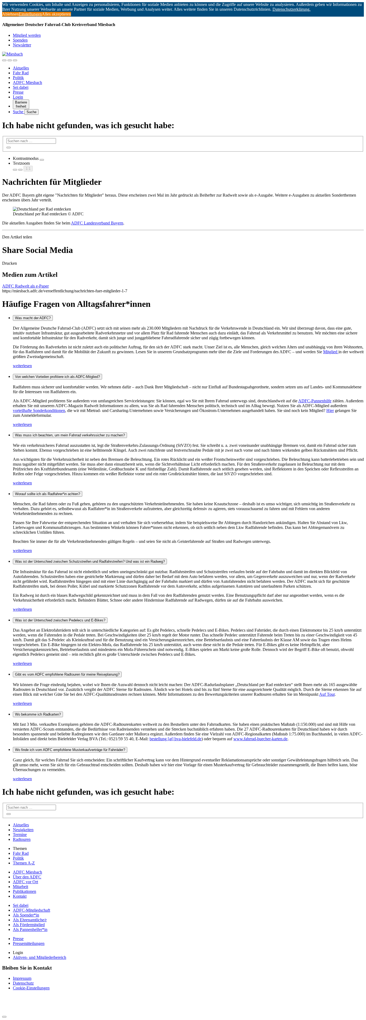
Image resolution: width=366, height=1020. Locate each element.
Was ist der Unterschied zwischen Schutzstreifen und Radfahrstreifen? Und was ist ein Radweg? (90, 561)
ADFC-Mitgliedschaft (31, 910)
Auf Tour (327, 694)
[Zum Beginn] (4, 1017)
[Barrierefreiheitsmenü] (4, 60)
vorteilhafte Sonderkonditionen (39, 410)
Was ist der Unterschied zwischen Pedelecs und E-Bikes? (60, 620)
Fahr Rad (21, 73)
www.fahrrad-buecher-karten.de (260, 739)
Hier (330, 410)
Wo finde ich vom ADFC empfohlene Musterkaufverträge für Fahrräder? (70, 750)
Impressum (22, 978)
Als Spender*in (26, 915)
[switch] (42, 160)
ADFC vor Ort (25, 881)
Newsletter (22, 45)
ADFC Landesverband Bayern (97, 223)
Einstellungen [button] (30, 14)
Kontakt (20, 896)
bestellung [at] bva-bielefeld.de (175, 739)
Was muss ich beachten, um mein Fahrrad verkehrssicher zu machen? (70, 435)
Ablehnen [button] (10, 14)
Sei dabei (20, 87)
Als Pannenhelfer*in (30, 929)
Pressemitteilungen (28, 943)
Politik (18, 77)
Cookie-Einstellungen (31, 988)
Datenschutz (23, 983)
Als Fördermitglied (29, 924)
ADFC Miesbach (27, 82)
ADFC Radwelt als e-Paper (25, 286)
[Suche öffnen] (10, 60)
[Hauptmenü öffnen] (15, 60)
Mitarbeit (20, 886)
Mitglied (330, 351)
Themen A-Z (24, 863)
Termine (20, 834)
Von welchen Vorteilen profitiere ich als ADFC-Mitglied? (57, 377)
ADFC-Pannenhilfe (314, 401)
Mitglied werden (27, 35)
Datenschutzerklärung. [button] (291, 9)
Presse (18, 92)
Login (18, 97)
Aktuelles (21, 68)
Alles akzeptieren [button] (56, 14)
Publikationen (24, 891)
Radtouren (22, 839)
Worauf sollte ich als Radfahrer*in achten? (47, 494)
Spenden (20, 40)
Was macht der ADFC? (33, 318)
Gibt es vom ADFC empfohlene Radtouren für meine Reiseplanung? (67, 674)
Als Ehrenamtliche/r (30, 920)
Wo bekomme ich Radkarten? (38, 714)
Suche (18, 111)
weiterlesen (22, 365)
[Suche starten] (8, 147)
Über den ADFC (27, 877)
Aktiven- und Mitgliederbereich (39, 957)
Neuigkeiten (23, 829)
